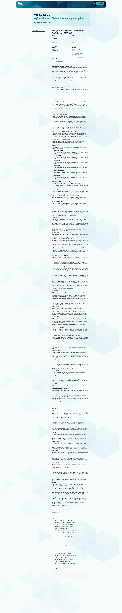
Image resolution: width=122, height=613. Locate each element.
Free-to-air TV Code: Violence (77, 52)
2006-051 (78, 446)
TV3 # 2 (53, 52)
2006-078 (82, 458)
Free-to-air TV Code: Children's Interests (79, 57)
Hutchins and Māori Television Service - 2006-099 (64, 573)
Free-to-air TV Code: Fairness (77, 55)
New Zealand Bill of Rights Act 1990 (60, 485)
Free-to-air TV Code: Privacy (77, 54)
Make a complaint (100, 3)
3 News (53, 49)
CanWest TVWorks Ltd (76, 49)
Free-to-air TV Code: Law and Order (78, 53)
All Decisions (35, 30)
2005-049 (76, 458)
